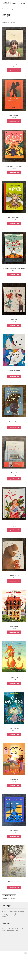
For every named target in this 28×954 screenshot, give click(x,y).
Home (4, 9)
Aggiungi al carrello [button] (14, 70)
